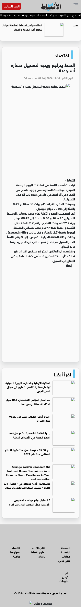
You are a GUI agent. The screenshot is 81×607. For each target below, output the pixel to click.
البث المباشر (11, 6)
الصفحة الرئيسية (65, 549)
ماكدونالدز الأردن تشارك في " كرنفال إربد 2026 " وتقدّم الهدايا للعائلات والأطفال (27, 485)
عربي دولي (64, 560)
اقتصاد (62, 54)
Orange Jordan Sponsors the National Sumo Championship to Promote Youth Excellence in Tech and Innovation (28, 472)
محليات (66, 556)
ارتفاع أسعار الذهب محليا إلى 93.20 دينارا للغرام (29, 418)
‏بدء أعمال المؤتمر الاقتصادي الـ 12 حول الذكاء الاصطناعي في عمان (28, 401)
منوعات (64, 580)
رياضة (16, 556)
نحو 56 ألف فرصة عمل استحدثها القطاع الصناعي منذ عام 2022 (27, 451)
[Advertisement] (40, 135)
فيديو (65, 576)
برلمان (42, 556)
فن (66, 572)
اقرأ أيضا (62, 374)
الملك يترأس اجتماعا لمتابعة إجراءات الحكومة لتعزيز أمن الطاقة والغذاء (29, 27)
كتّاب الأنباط (38, 547)
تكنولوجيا (15, 551)
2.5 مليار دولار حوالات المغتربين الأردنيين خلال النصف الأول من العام (29, 501)
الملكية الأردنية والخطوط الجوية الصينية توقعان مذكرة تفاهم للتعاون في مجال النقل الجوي (28, 386)
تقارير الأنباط (38, 551)
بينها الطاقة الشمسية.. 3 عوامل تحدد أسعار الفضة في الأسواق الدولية (29, 434)
